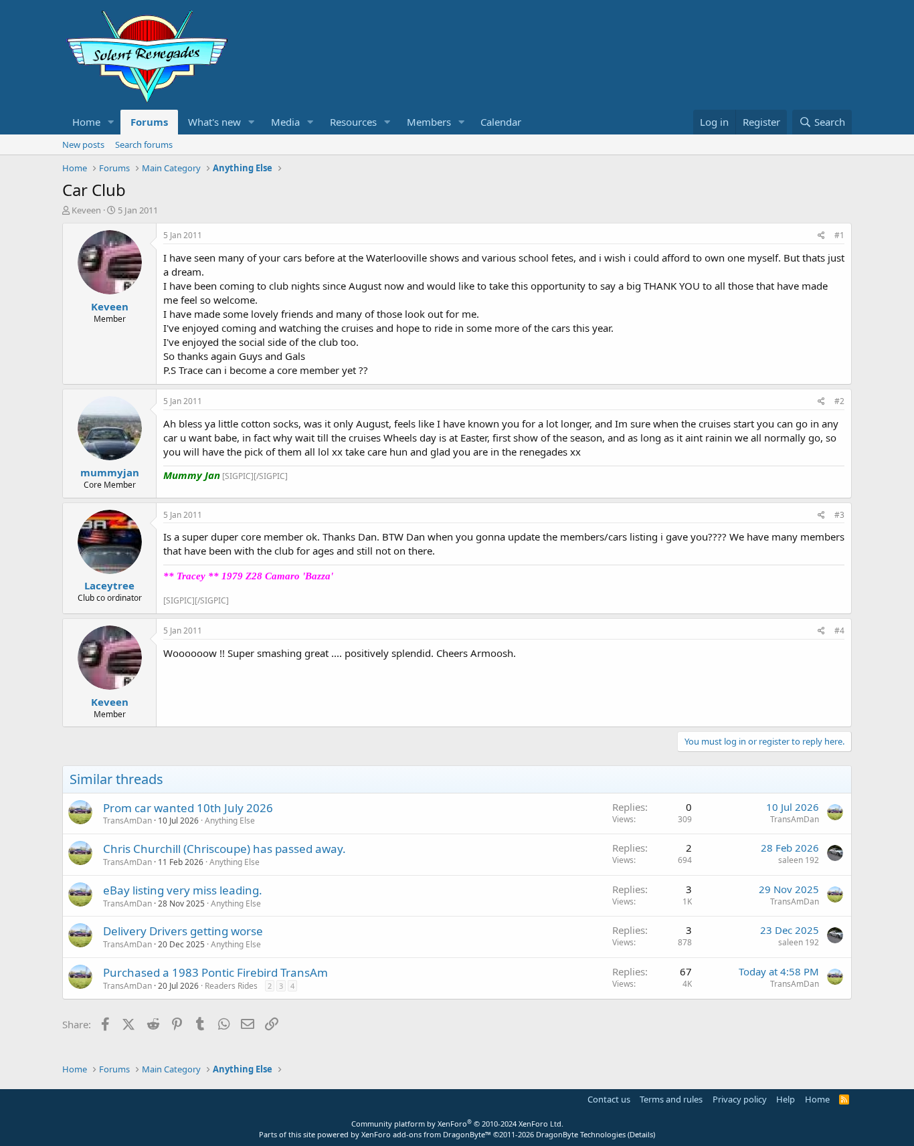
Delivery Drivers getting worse (183, 931)
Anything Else (230, 820)
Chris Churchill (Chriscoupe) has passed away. (224, 848)
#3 (839, 514)
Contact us (608, 1099)
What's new (214, 121)
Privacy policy (740, 1099)
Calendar (500, 121)
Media (285, 121)
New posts (83, 144)
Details (641, 1134)
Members (429, 121)
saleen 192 (798, 860)
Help (785, 1099)
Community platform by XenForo (457, 1124)
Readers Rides (231, 985)
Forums (149, 121)
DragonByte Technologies (581, 1134)
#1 (839, 235)
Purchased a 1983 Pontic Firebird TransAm (215, 972)
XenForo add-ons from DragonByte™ (426, 1134)
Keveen (86, 210)
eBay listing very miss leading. (182, 890)
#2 (839, 401)
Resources (353, 121)
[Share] (821, 236)
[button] (111, 122)
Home (86, 121)
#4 (839, 630)
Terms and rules (671, 1099)
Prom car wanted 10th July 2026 (188, 808)
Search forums (144, 144)
